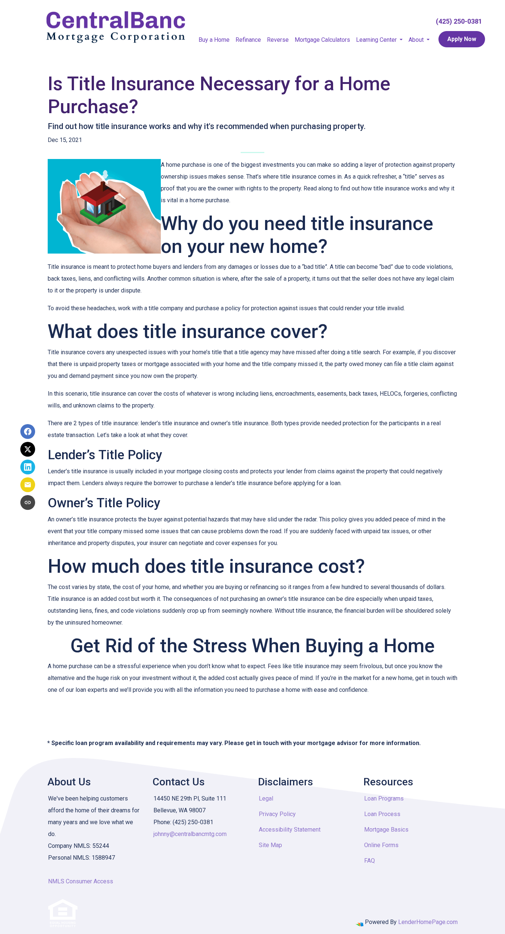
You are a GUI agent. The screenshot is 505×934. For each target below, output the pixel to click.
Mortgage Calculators (322, 39)
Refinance (248, 39)
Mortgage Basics (386, 829)
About (417, 39)
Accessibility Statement (290, 829)
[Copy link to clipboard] (27, 502)
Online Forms (381, 845)
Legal (266, 798)
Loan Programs (384, 798)
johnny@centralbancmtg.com (190, 833)
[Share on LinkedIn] (27, 467)
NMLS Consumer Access (80, 881)
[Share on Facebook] (27, 431)
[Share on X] (27, 449)
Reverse (278, 39)
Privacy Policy (277, 814)
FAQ (369, 860)
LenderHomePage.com (428, 921)
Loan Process (382, 814)
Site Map (270, 845)
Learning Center (377, 39)
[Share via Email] (27, 484)
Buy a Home (214, 39)
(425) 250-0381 (459, 21)
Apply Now (461, 39)
